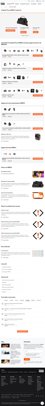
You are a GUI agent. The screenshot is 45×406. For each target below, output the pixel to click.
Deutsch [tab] (39, 300)
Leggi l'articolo (6, 141)
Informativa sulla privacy (5, 396)
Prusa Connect (31, 381)
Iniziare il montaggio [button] (38, 55)
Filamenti (21, 372)
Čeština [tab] (11, 300)
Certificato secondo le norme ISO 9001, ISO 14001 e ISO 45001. (40, 388)
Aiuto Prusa (21, 378)
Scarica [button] (35, 32)
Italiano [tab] (28, 300)
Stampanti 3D (4, 372)
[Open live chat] (42, 403)
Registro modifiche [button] (25, 35)
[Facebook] (36, 396)
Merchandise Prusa (32, 372)
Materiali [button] (17, 3)
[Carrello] (43, 1)
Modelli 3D (3, 378)
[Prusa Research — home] (2, 3)
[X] (40, 396)
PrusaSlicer (30, 378)
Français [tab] (22, 300)
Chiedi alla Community (22, 331)
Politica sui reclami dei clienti (25, 396)
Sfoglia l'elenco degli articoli (8, 173)
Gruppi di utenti (13, 381)
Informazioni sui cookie (15, 396)
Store (2, 380)
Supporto (5, 6)
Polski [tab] (16, 300)
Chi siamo (39, 378)
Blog (38, 380)
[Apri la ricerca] (29, 1)
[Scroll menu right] (44, 3)
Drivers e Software (30, 383)
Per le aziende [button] (33, 3)
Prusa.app (30, 380)
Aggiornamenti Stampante (13, 372)
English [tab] (6, 300)
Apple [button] (24, 32)
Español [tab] (33, 300)
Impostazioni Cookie (15, 397)
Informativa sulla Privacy (30, 362)
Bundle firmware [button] (10, 30)
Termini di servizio (38, 362)
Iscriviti (26, 359)
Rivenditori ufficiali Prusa (39, 382)
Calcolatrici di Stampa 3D (21, 382)
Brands (2, 385)
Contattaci (39, 383)
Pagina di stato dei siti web (6, 397)
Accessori (26, 372)
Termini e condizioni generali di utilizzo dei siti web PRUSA (23, 394)
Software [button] (39, 3)
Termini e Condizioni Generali (6, 394)
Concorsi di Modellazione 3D (4, 383)
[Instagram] (38, 396)
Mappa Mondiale (13, 378)
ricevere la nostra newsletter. (36, 357)
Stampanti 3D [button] (10, 3)
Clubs (2, 381)
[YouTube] (43, 396)
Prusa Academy (22, 380)
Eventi (11, 382)
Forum (11, 380)
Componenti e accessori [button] (24, 3)
